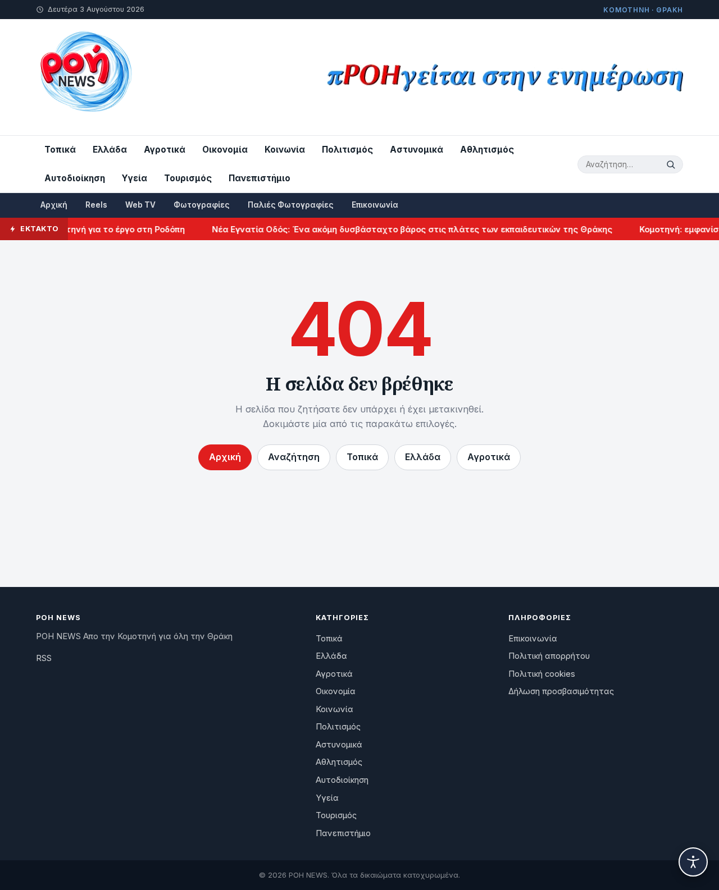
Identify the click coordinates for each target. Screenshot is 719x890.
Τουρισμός (188, 178)
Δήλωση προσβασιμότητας (561, 691)
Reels (96, 204)
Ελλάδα (110, 149)
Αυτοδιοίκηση (74, 178)
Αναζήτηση (294, 456)
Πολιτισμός (347, 149)
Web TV (140, 204)
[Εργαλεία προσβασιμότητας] (693, 862)
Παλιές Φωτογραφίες (291, 204)
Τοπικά (60, 149)
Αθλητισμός (487, 149)
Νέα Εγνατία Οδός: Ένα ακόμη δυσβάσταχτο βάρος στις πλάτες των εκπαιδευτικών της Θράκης (403, 229)
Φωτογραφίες (202, 204)
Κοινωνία (285, 149)
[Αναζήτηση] (672, 164)
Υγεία (134, 178)
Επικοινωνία (375, 204)
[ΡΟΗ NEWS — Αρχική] (85, 77)
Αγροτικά (164, 149)
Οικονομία (225, 149)
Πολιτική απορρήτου (549, 656)
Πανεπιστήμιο (259, 178)
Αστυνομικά (416, 149)
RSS (44, 658)
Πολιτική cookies (541, 674)
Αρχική (53, 204)
